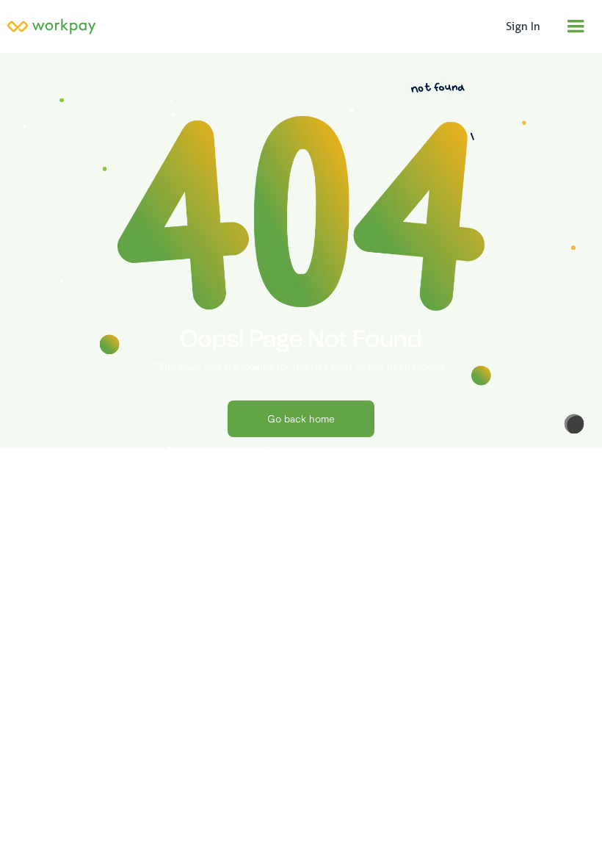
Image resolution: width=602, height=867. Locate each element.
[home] (248, 26)
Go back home (301, 418)
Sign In (523, 26)
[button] (575, 26)
